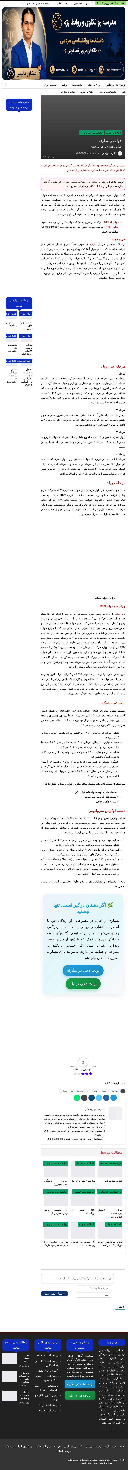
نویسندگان (9, 1446)
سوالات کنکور (42, 1446)
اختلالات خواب (113, 132)
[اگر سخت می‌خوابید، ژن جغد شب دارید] (83, 1230)
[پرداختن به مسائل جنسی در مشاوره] (9, 1376)
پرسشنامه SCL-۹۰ (48, 1410)
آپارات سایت (80, 1049)
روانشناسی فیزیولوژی (91, 132)
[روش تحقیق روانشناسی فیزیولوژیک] (110, 1197)
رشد (64, 84)
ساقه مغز (80, 1091)
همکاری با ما (25, 1446)
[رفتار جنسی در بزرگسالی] (83, 1197)
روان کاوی (26, 313)
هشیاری (64, 1091)
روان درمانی (94, 84)
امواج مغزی (114, 1091)
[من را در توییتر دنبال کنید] (115, 1430)
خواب (93, 244)
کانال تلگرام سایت (80, 1022)
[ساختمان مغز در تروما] (83, 1169)
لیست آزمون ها (41, 3)
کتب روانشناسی (83, 3)
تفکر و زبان (10, 313)
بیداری (104, 1091)
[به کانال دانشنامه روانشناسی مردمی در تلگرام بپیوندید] (104, 1430)
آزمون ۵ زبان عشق (48, 1370)
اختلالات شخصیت (22, 361)
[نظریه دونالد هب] (110, 1169)
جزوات (26, 3)
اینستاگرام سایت (80, 1036)
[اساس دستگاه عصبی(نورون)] (56, 1169)
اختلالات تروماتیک (85, 1163)
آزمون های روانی (116, 84)
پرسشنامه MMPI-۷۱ (47, 1355)
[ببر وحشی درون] (9, 1358)
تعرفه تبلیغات (64, 1451)
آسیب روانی (50, 84)
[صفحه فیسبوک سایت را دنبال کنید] (120, 1430)
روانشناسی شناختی (110, 1163)
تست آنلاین (62, 3)
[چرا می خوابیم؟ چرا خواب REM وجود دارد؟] (56, 1230)
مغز (71, 1091)
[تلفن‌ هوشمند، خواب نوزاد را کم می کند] (110, 1230)
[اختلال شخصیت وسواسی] (9, 1396)
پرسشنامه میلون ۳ (48, 1405)
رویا (89, 1091)
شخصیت (77, 84)
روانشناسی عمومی (84, 1191)
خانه (122, 1446)
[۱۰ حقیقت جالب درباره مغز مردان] (56, 1197)
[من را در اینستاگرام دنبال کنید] (109, 1430)
